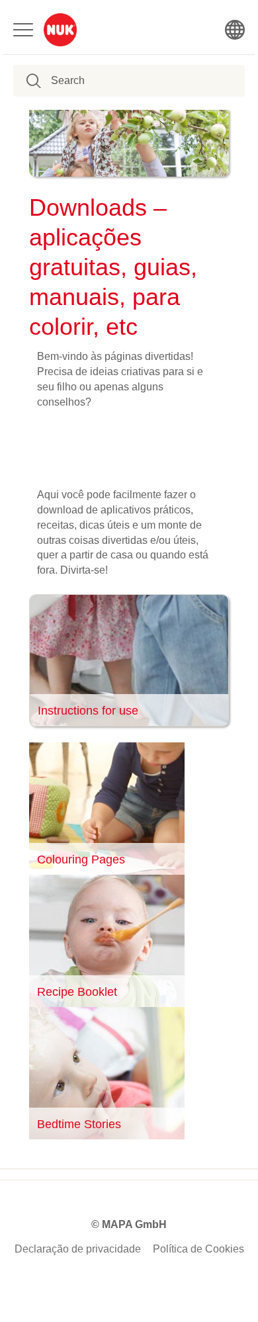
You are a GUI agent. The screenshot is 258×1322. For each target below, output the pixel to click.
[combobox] (118, 81)
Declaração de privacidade (78, 1249)
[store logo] (60, 29)
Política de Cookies (198, 1249)
